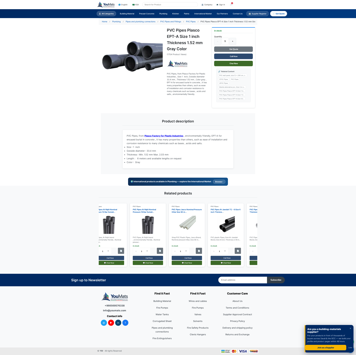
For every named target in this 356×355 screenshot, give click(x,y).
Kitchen (175, 14)
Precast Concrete (146, 14)
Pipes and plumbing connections (162, 329)
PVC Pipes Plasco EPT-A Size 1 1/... (231, 95)
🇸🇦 (135, 4)
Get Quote (233, 49)
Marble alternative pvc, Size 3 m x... (232, 87)
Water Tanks (162, 314)
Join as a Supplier (325, 347)
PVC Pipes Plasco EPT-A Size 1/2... (231, 99)
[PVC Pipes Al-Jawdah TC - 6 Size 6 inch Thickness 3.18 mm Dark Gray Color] (223, 225)
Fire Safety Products (198, 327)
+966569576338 (115, 305)
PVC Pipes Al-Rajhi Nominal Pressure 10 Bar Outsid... (103, 210)
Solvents (197, 321)
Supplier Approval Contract (237, 314)
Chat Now (233, 63)
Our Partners (222, 14)
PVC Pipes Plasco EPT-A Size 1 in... (231, 91)
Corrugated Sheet (162, 321)
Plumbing (163, 14)
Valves (197, 314)
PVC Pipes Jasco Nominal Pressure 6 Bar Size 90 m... (185, 210)
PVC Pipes (234, 79)
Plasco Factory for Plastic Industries (163, 135)
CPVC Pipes (223, 79)
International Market (203, 14)
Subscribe (275, 280)
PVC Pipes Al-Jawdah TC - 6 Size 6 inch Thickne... (223, 210)
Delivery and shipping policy (237, 327)
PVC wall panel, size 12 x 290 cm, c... (232, 75)
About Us (238, 301)
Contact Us (238, 14)
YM (101, 351)
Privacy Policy (237, 321)
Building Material (127, 14)
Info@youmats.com (114, 310)
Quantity (218, 36)
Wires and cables (198, 301)
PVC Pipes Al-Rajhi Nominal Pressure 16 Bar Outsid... (142, 210)
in (118, 322)
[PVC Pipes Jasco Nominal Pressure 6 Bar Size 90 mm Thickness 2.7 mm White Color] (184, 225)
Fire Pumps (162, 307)
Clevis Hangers (198, 334)
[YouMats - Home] (177, 63)
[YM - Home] (106, 4)
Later (350, 348)
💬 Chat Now (107, 263)
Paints (186, 14)
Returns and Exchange (237, 334)
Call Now (233, 56)
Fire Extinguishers (162, 338)
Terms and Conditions (237, 307)
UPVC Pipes (223, 83)
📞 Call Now (107, 258)
